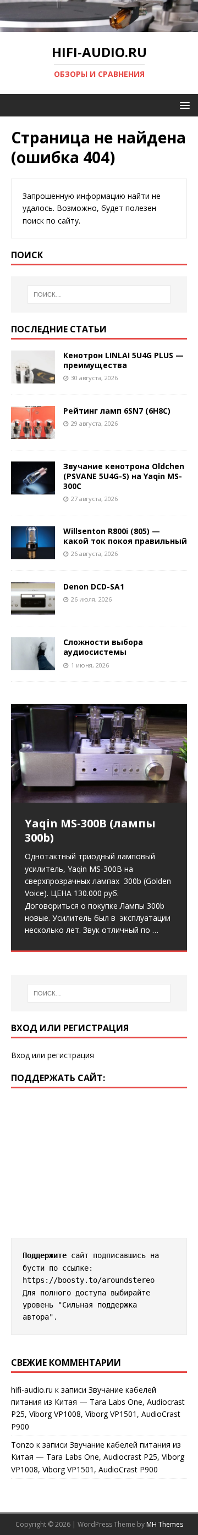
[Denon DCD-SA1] (33, 608)
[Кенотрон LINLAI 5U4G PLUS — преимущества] (33, 376)
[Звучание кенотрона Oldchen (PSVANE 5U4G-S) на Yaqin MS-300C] (33, 488)
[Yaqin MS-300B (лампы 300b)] (99, 753)
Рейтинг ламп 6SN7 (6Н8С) (116, 410)
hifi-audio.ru (32, 1389)
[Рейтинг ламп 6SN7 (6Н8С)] (33, 432)
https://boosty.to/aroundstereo (89, 1280)
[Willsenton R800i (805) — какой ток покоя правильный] (33, 553)
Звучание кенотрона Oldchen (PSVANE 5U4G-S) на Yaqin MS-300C (123, 476)
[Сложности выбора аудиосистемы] (33, 664)
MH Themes (164, 1524)
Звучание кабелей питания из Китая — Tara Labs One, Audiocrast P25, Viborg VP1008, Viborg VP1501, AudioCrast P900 (97, 1457)
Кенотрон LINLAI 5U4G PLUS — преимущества (123, 360)
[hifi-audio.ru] (99, 25)
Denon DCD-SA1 (93, 586)
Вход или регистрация (52, 1055)
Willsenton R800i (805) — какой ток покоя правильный (125, 536)
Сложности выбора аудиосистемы (103, 647)
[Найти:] (99, 294)
